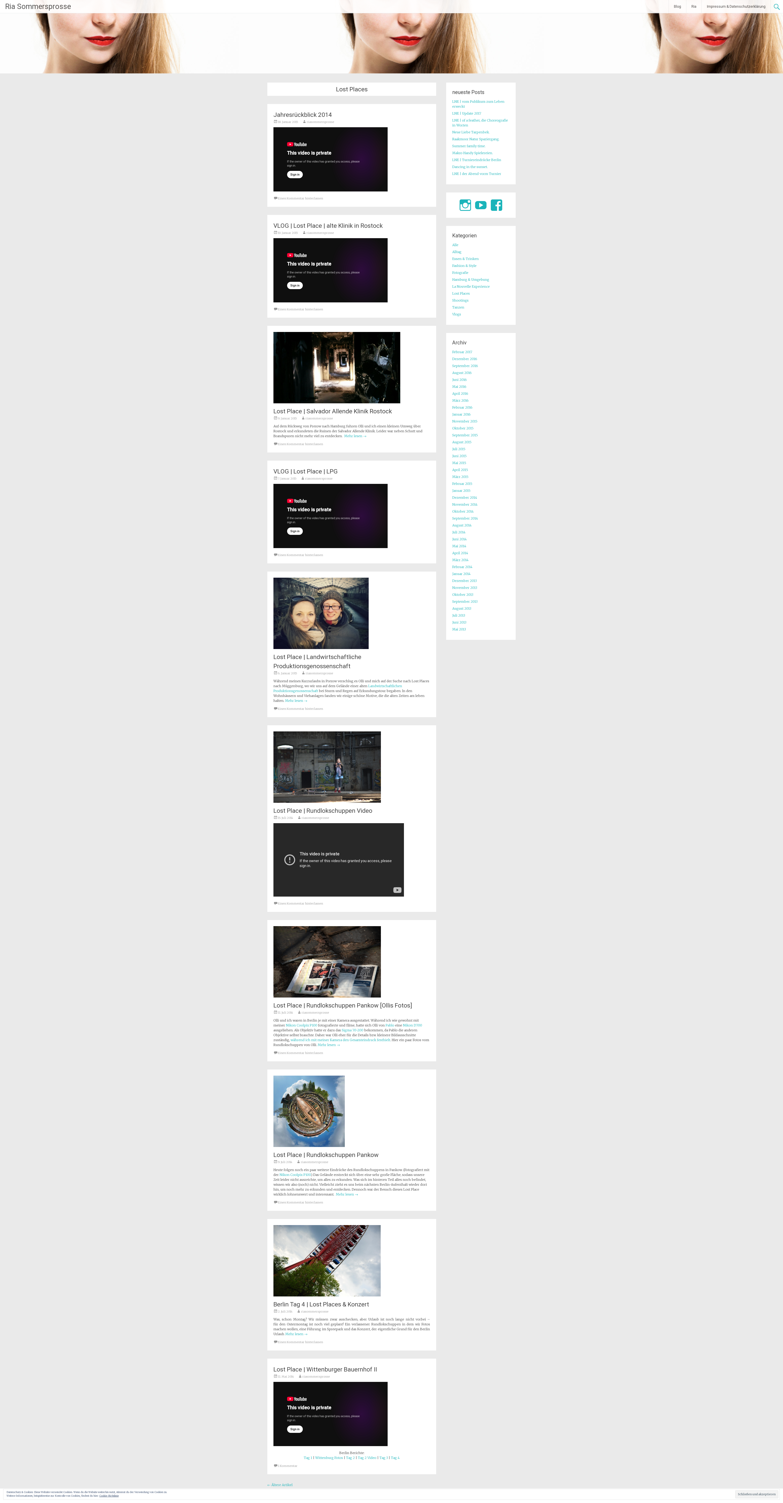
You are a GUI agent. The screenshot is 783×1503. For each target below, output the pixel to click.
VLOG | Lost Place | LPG (305, 471)
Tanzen (458, 307)
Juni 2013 (459, 622)
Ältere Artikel (280, 1485)
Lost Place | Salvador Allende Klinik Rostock (332, 411)
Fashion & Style (464, 266)
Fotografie (460, 273)
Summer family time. (469, 146)
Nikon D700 (412, 1025)
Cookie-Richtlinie (109, 1495)
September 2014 (465, 518)
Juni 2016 (459, 380)
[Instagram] (465, 205)
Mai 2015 (459, 463)
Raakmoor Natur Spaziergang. (475, 139)
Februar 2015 (462, 484)
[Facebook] (496, 205)
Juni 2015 (459, 456)
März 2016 (460, 400)
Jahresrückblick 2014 (302, 114)
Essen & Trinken (465, 259)
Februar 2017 (462, 352)
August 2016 (462, 373)
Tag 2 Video (367, 1458)
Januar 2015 (461, 491)
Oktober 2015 (462, 428)
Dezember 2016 (464, 359)
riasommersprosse (320, 122)
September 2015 (465, 435)
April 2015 (460, 470)
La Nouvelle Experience (471, 286)
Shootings (460, 300)
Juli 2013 (458, 615)
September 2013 (465, 601)
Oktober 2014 (463, 511)
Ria (693, 6)
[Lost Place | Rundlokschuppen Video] (327, 802)
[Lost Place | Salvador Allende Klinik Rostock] (336, 402)
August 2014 (462, 525)
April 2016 (460, 394)
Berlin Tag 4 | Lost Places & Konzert (321, 1304)
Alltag (456, 252)
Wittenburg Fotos (329, 1458)
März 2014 (460, 560)
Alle (455, 245)
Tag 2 (350, 1458)
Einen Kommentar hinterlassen (300, 198)
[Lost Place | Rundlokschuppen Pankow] (309, 1146)
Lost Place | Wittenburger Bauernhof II (325, 1369)
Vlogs (456, 314)
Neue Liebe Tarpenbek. (471, 132)
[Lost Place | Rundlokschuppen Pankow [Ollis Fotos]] (327, 996)
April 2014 (460, 553)
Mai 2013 (459, 629)
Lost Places (461, 293)
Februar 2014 (462, 567)
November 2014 (465, 504)
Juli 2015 (458, 449)
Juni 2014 (459, 539)
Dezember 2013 (464, 581)
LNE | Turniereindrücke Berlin (476, 160)
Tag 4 (395, 1458)
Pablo (390, 1025)
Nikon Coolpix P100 (301, 1025)
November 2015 (464, 421)
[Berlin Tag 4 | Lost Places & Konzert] (327, 1295)
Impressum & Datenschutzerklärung (736, 6)
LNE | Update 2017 (466, 113)
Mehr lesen (355, 436)
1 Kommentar (287, 1466)
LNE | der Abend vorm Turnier (476, 174)
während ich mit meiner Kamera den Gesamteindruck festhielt (340, 1040)
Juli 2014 (459, 532)
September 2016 (465, 366)
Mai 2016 (459, 387)
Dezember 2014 (464, 497)
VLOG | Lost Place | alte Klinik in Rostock (328, 225)
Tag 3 (383, 1458)
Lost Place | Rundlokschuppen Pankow (326, 1154)
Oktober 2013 (462, 595)
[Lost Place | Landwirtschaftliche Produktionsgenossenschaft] (321, 648)
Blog (677, 6)
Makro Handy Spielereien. (472, 153)
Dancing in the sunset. (470, 167)
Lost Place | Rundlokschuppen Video (322, 810)
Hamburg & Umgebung (470, 280)
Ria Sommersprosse (38, 6)
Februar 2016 (462, 407)
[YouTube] (480, 205)
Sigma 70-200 (352, 1030)
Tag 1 (308, 1458)
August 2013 (461, 608)
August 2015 (461, 442)
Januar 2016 (461, 414)
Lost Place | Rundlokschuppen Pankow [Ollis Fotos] (342, 1005)
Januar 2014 (461, 574)
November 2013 (464, 588)
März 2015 (460, 477)
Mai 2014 (459, 546)
